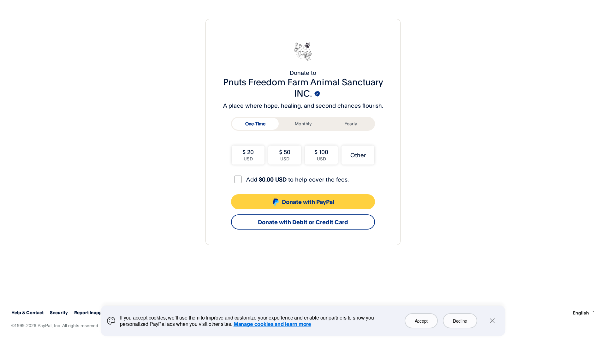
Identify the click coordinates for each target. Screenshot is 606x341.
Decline (460, 321)
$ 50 (284, 154)
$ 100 (321, 154)
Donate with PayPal (308, 201)
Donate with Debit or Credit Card (303, 221)
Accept (421, 321)
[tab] (255, 124)
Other (358, 155)
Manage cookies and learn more (272, 324)
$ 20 (248, 154)
